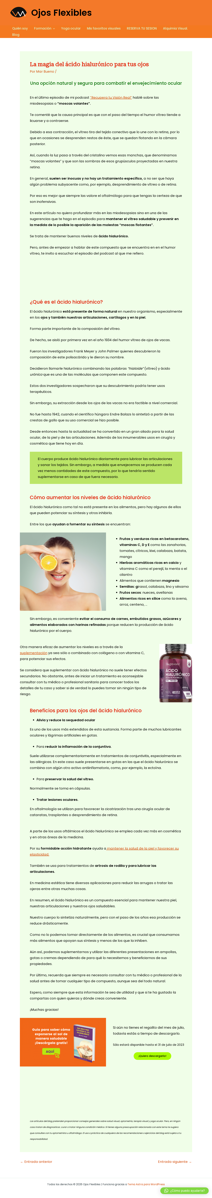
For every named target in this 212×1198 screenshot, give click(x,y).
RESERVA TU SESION (142, 28)
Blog (15, 35)
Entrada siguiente (175, 1161)
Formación (42, 28)
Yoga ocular (71, 28)
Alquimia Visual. (175, 28)
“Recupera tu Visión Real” (111, 97)
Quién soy (20, 28)
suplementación (33, 653)
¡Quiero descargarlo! (152, 1056)
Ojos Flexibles (61, 12)
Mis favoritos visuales (104, 28)
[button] (53, 28)
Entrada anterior (36, 1161)
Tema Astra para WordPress (146, 1184)
